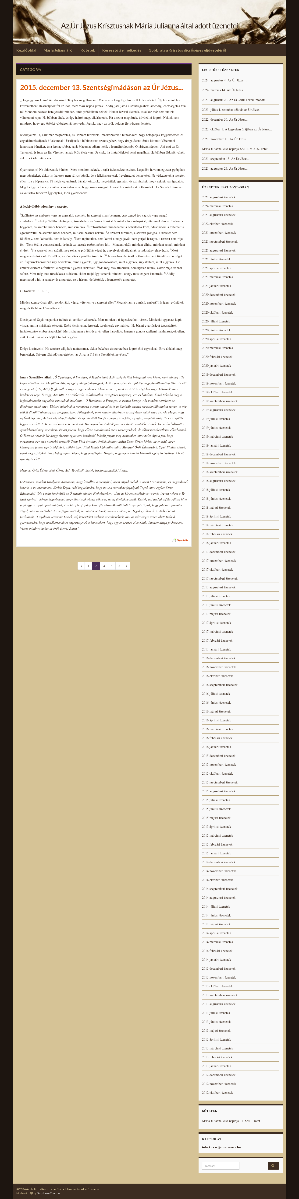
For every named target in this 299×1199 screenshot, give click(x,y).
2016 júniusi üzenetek (216, 702)
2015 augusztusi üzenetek (218, 791)
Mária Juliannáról (58, 50)
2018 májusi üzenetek (216, 507)
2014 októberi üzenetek (217, 879)
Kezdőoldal (26, 50)
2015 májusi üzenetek (216, 817)
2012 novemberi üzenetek (219, 1083)
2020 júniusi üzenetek (216, 330)
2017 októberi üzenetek (217, 569)
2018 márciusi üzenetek (217, 525)
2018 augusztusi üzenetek (218, 481)
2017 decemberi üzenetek (218, 551)
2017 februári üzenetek (217, 640)
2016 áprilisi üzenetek (216, 720)
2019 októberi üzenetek (217, 392)
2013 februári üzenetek (217, 1057)
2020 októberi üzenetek (217, 312)
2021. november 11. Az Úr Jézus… (225, 139)
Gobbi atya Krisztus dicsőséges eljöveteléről (187, 50)
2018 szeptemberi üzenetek (220, 472)
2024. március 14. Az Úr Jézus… (224, 90)
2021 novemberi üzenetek (219, 232)
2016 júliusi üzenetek (216, 693)
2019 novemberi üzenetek (219, 383)
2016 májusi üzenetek (216, 711)
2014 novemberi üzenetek (219, 871)
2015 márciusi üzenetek (217, 835)
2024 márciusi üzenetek (217, 206)
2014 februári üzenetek (217, 950)
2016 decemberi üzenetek (218, 658)
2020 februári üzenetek (217, 356)
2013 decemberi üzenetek (218, 968)
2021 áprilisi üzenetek (216, 268)
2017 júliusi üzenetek (216, 596)
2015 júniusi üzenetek (216, 809)
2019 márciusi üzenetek (217, 436)
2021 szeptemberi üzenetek (220, 241)
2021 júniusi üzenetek (216, 259)
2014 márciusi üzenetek (217, 942)
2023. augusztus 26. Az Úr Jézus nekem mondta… (235, 100)
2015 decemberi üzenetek (218, 755)
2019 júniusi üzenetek (216, 427)
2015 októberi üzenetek (217, 773)
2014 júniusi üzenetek (216, 915)
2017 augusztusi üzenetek (218, 587)
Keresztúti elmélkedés (121, 50)
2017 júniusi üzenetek (216, 605)
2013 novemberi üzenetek (219, 977)
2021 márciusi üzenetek (217, 277)
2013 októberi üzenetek (217, 986)
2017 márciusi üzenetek (217, 631)
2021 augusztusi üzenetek (218, 250)
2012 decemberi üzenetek (218, 1075)
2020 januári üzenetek (216, 365)
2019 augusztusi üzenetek (218, 410)
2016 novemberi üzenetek (219, 667)
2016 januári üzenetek (216, 747)
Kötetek (88, 50)
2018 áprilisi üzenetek (216, 516)
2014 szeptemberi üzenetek (220, 888)
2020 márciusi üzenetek (217, 348)
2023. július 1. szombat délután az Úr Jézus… (232, 109)
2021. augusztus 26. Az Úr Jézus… (225, 168)
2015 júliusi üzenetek (216, 800)
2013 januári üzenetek (216, 1066)
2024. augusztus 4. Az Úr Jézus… (224, 80)
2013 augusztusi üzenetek (218, 1004)
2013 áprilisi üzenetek (216, 1039)
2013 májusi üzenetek (216, 1030)
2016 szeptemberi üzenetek (220, 684)
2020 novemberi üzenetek (219, 303)
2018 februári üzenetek (217, 534)
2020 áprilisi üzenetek (216, 339)
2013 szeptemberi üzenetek (220, 995)
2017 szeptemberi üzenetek (220, 578)
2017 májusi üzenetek (216, 614)
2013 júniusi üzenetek (216, 1021)
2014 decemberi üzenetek (218, 862)
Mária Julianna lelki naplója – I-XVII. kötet (231, 1121)
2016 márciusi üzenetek (217, 729)
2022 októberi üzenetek (217, 223)
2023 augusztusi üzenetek (218, 215)
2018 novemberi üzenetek (219, 463)
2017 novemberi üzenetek (219, 560)
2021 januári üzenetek (216, 285)
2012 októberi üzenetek (217, 1092)
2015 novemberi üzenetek (219, 764)
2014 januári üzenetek (216, 959)
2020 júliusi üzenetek (216, 321)
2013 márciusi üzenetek (217, 1048)
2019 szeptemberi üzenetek (220, 401)
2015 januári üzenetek (216, 853)
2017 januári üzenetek (216, 649)
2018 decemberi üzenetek (218, 454)
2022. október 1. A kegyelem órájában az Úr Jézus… (237, 129)
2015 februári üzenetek (217, 844)
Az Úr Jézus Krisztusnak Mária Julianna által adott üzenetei (149, 25)
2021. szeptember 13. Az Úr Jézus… (226, 158)
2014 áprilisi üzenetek (216, 933)
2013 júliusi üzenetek (216, 1012)
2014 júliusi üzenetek (216, 906)
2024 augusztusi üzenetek (218, 197)
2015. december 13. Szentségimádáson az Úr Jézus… (102, 87)
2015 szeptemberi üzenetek (220, 782)
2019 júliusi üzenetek (216, 418)
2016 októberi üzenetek (217, 676)
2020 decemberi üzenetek (218, 294)
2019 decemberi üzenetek (218, 374)
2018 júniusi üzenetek (216, 498)
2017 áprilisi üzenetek (216, 622)
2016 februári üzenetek (217, 738)
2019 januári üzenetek (216, 445)
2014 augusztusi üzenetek (218, 897)
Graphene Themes (49, 1193)
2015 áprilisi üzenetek (216, 826)
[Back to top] (288, 1188)
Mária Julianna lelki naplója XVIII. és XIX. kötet (234, 149)
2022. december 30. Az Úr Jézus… (225, 119)
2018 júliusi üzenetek (216, 489)
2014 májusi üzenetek (216, 924)
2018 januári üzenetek (216, 543)
